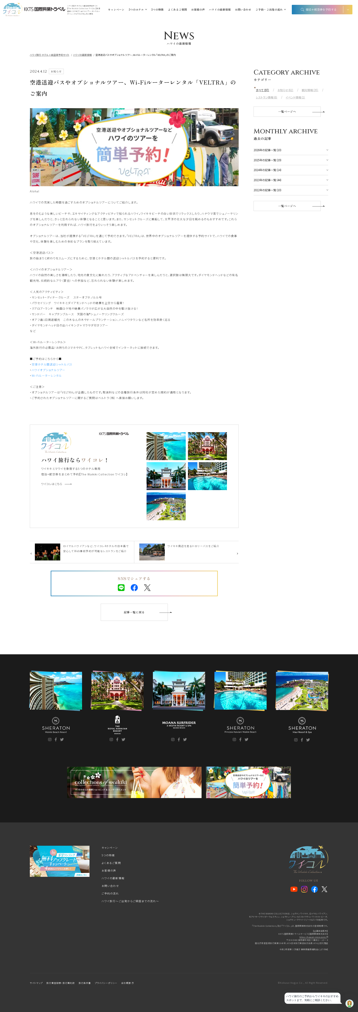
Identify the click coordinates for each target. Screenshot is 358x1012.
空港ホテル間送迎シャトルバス (52, 364)
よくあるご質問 (177, 9)
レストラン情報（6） (266, 97)
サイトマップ (36, 982)
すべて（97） (262, 90)
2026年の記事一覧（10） (268, 150)
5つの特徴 (157, 9)
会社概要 (126, 982)
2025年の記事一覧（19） (268, 160)
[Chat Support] (350, 1004)
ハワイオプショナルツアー (48, 370)
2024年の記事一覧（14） (268, 170)
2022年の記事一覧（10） (268, 190)
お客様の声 (198, 9)
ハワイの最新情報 (220, 9)
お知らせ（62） (285, 90)
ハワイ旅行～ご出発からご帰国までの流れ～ (130, 901)
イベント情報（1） (295, 97)
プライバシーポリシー (106, 982)
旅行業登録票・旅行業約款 (60, 982)
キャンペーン (116, 9)
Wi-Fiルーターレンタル (47, 375)
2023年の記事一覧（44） (268, 180)
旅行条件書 (85, 982)
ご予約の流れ (110, 893)
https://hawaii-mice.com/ (313, 936)
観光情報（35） (310, 90)
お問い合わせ (243, 9)
